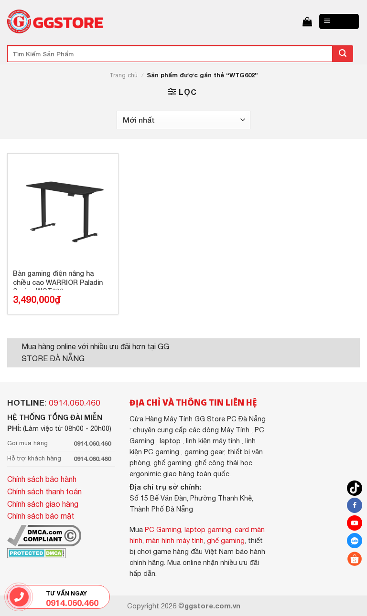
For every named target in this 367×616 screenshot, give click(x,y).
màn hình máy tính (175, 540)
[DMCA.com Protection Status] (36, 552)
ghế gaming (226, 540)
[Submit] (342, 53)
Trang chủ (123, 75)
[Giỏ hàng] (307, 21)
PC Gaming (163, 529)
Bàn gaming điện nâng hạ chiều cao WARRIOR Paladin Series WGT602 (58, 279)
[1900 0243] (19, 596)
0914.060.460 (74, 402)
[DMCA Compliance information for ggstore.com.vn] (44, 534)
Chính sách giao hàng (42, 504)
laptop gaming (207, 529)
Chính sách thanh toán (44, 491)
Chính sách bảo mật (40, 516)
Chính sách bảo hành (41, 479)
